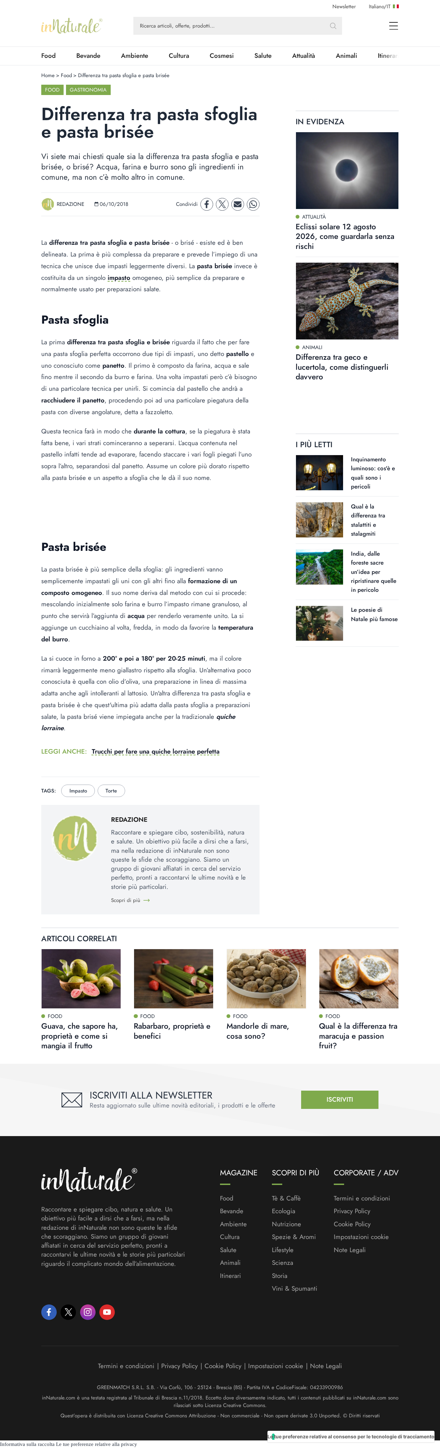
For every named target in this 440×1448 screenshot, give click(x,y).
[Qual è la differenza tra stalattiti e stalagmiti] (319, 520)
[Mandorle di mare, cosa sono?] (266, 979)
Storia (279, 1275)
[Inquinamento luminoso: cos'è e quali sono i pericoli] (319, 473)
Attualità (303, 55)
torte (111, 791)
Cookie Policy (352, 1224)
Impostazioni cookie (361, 1236)
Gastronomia (88, 90)
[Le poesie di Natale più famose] (319, 623)
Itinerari (230, 1275)
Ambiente (134, 55)
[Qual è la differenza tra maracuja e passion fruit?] (359, 979)
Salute (263, 55)
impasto (119, 277)
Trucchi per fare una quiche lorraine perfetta (156, 751)
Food (48, 55)
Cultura (179, 55)
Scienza (282, 1262)
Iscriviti (340, 1099)
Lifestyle (283, 1250)
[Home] (71, 25)
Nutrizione (286, 1224)
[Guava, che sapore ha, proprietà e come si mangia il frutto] (81, 979)
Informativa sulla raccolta (27, 1444)
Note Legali (350, 1250)
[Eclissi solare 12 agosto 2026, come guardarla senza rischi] (347, 170)
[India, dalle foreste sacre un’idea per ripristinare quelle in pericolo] (319, 567)
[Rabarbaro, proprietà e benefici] (173, 979)
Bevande (88, 55)
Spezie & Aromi (294, 1236)
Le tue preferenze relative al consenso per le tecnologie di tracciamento (350, 1436)
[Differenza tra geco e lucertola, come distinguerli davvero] (347, 301)
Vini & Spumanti (294, 1288)
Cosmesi (222, 55)
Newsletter (344, 6)
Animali (346, 55)
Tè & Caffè (286, 1198)
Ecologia (283, 1211)
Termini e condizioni (362, 1198)
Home (48, 75)
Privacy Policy (352, 1211)
